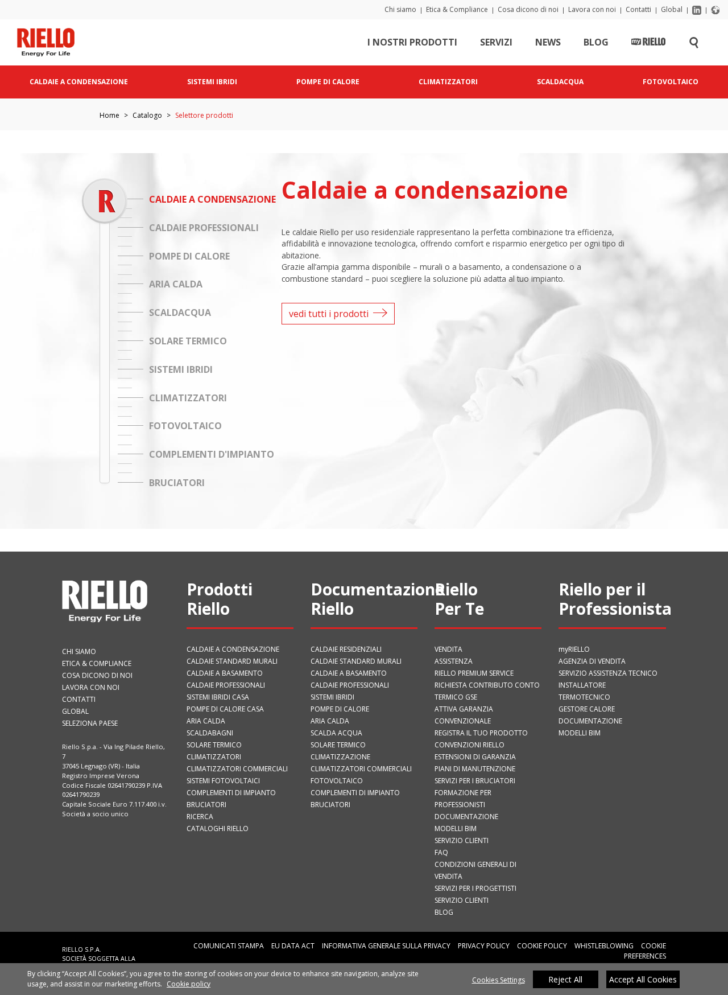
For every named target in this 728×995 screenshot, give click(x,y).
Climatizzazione (340, 757)
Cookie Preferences (645, 951)
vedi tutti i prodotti (329, 313)
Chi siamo (400, 9)
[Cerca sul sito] (693, 42)
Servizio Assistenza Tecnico (608, 673)
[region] (364, 979)
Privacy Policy (484, 946)
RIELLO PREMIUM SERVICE (474, 673)
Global (671, 9)
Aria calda (206, 721)
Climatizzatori (214, 757)
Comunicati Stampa (228, 946)
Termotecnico (584, 697)
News (548, 42)
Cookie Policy (542, 946)
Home (109, 115)
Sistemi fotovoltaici (223, 781)
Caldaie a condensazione (233, 649)
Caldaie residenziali (346, 649)
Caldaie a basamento (225, 673)
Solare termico (214, 745)
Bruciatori (206, 804)
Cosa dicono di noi (528, 9)
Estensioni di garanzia (475, 757)
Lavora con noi (592, 9)
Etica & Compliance (457, 9)
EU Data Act (293, 946)
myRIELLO (574, 649)
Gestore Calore (587, 709)
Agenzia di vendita (592, 661)
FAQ (441, 852)
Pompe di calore (340, 709)
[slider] (104, 200)
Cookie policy (188, 984)
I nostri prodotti (412, 42)
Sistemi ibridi (332, 697)
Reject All (565, 979)
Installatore (582, 685)
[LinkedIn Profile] (696, 9)
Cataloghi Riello (218, 828)
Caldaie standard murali (232, 661)
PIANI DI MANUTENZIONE (475, 769)
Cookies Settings (498, 980)
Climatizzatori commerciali (237, 769)
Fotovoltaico (337, 781)
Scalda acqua (336, 733)
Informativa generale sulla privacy (386, 946)
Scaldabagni (210, 733)
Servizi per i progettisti (475, 888)
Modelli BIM (456, 828)
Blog (596, 42)
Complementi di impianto (231, 792)
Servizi (496, 42)
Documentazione (466, 816)
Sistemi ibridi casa (218, 697)
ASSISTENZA (454, 661)
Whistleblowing (604, 946)
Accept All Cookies (643, 979)
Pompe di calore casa (225, 709)
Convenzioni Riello (469, 745)
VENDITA (448, 649)
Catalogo (147, 115)
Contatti (638, 9)
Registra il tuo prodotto (481, 733)
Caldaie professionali (226, 685)
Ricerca (200, 816)
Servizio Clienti (462, 840)
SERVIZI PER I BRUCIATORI (475, 781)
